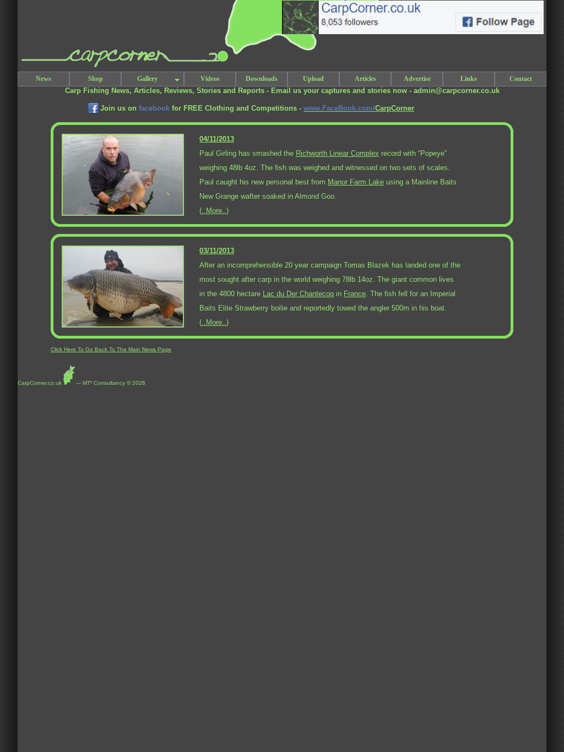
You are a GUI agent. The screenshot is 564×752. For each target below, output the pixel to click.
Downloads (262, 79)
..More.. (214, 210)
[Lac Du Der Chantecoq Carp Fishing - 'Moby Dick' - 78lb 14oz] (123, 326)
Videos (210, 79)
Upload (313, 79)
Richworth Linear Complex (337, 153)
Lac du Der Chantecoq (298, 294)
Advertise (417, 79)
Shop (95, 79)
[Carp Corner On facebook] (93, 113)
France (355, 294)
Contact (520, 79)
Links (468, 79)
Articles (365, 79)
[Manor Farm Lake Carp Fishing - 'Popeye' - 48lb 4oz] (123, 214)
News (43, 79)
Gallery (147, 79)
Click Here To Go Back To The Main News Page (111, 349)
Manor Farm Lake (356, 182)
